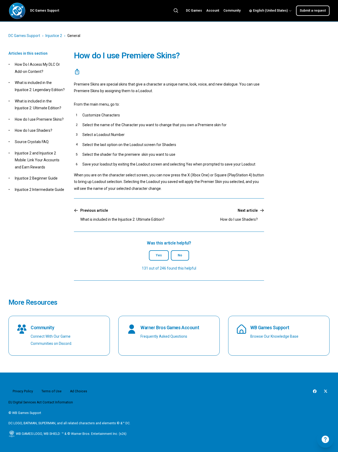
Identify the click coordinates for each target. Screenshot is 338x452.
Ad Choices (78, 391)
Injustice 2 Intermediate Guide (39, 189)
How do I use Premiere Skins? (39, 119)
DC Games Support (24, 36)
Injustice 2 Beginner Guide (36, 178)
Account (212, 10)
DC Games (194, 10)
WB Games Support (269, 327)
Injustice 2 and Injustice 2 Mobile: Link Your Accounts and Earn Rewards (37, 160)
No (180, 255)
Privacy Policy (23, 391)
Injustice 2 (53, 36)
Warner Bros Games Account (169, 327)
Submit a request (313, 10)
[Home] (17, 11)
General (73, 36)
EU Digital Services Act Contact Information (40, 402)
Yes (159, 255)
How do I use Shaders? (33, 130)
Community (232, 10)
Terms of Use (51, 391)
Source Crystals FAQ (32, 142)
